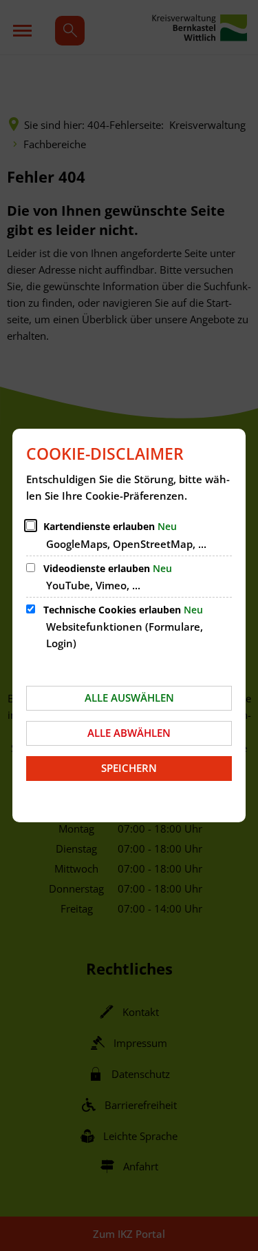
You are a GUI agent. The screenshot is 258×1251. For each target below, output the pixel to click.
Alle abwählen (129, 733)
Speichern (129, 768)
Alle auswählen (129, 697)
